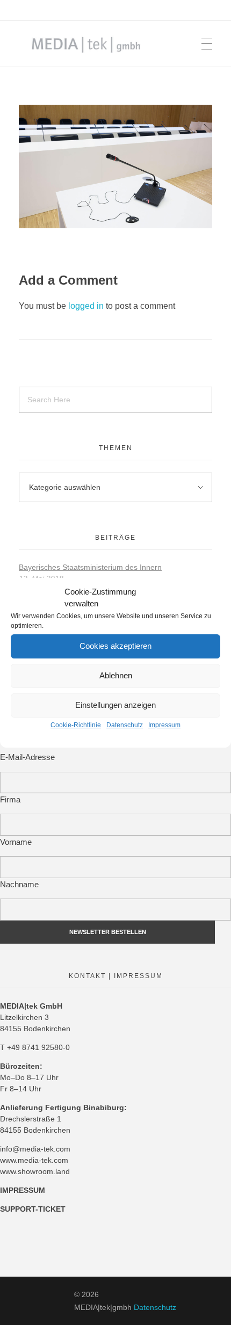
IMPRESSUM (22, 1190)
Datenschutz (124, 725)
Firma (10, 799)
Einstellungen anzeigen (115, 704)
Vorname (16, 841)
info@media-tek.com (35, 1149)
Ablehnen (115, 675)
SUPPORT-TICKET (33, 1209)
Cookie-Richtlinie (75, 725)
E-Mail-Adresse (27, 757)
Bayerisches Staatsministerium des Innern (90, 567)
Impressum (164, 725)
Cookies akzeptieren (115, 645)
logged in (87, 305)
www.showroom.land (35, 1171)
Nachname (19, 884)
